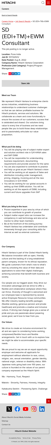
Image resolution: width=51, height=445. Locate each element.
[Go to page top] (48, 401)
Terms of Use (26, 438)
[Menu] (48, 2)
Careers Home (7, 21)
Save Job (25, 83)
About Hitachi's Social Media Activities (16, 417)
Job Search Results (22, 21)
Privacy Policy (36, 438)
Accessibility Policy (15, 438)
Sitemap (5, 421)
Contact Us (6, 424)
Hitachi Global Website (25, 431)
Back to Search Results (9, 15)
